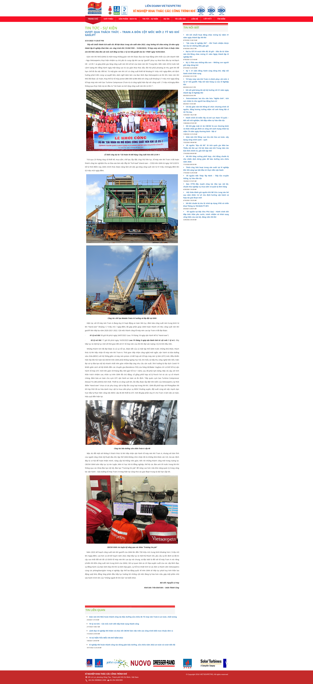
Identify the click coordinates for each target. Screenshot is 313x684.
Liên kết (208, 19)
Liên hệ (194, 19)
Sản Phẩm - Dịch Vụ (128, 19)
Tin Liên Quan (95, 610)
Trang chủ (93, 19)
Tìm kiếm (221, 19)
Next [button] (227, 663)
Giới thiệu (108, 19)
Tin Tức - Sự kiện (150, 19)
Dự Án (166, 19)
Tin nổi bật (191, 27)
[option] (98, 663)
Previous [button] (86, 663)
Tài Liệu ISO (180, 19)
